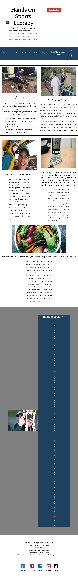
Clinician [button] (5, 53)
